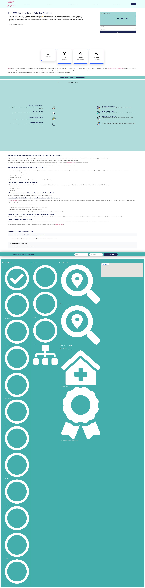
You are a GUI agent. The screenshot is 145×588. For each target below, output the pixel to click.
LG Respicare (10, 221)
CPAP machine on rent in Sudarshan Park (115, 68)
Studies (9, 68)
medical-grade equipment (71, 162)
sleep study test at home (59, 224)
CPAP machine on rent (15, 200)
